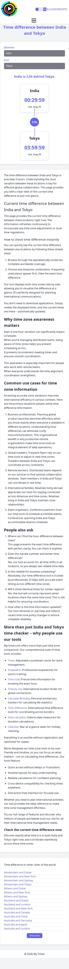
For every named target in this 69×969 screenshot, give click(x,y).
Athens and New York (17, 892)
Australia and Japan (15, 924)
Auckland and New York (18, 908)
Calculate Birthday (19, 698)
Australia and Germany (18, 920)
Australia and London (17, 928)
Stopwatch (14, 670)
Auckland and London (17, 904)
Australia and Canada (17, 912)
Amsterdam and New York (20, 876)
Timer (11, 660)
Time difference (17, 708)
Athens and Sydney (15, 896)
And (6, 60)
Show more (34, 935)
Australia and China (16, 916)
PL (66, 9)
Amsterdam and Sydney (18, 880)
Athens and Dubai (15, 888)
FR (58, 9)
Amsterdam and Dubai (17, 872)
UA (51, 9)
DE (55, 9)
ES (61, 9)
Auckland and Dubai (16, 900)
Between (9, 47)
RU (48, 9)
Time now (14, 679)
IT (64, 9)
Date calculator (17, 717)
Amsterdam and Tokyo (17, 884)
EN (44, 9)
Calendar (13, 727)
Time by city (15, 689)
